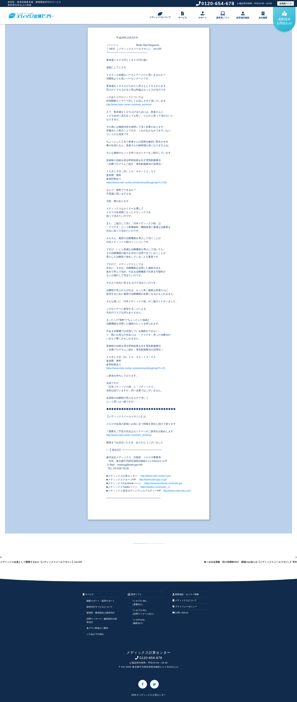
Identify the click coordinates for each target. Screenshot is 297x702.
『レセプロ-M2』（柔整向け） (139, 602)
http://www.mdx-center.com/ (155, 476)
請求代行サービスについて (99, 607)
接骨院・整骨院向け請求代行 (100, 612)
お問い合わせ (181, 612)
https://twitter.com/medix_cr (155, 487)
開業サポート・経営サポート (100, 601)
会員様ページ (286, 3)
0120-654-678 (236, 3)
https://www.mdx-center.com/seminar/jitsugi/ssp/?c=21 (135, 368)
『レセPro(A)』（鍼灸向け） (138, 621)
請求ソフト (136, 594)
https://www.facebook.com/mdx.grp (163, 483)
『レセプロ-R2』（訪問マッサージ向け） (143, 612)
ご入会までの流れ (95, 634)
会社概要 (263, 17)
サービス (182, 17)
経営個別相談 (242, 17)
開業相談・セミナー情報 (186, 594)
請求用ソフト (222, 17)
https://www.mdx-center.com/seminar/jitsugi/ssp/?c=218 (136, 182)
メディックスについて (160, 17)
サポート (202, 17)
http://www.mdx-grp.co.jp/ (153, 479)
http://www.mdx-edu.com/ (177, 490)
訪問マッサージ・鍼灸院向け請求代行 (101, 620)
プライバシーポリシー (186, 606)
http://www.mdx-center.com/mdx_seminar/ (129, 104)
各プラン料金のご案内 (97, 628)
